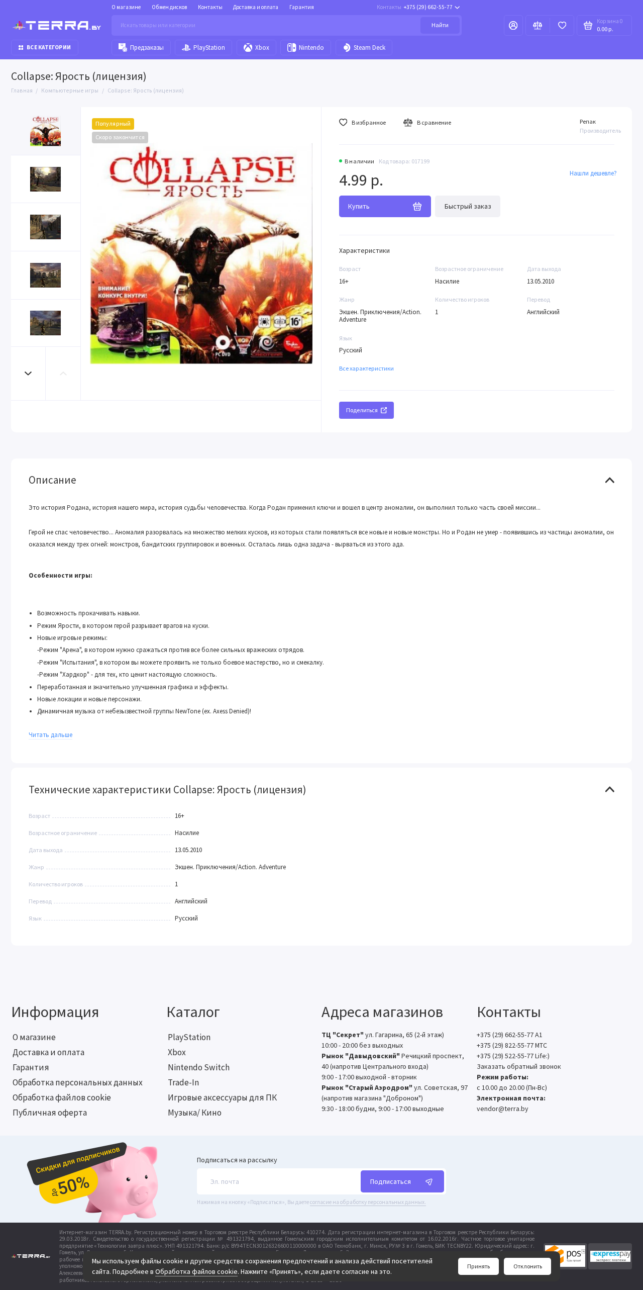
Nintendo (311, 47)
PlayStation (209, 47)
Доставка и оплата (255, 7)
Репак (588, 121)
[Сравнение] (538, 25)
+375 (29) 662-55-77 (415, 7)
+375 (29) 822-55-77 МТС (512, 1045)
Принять (478, 1266)
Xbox (262, 47)
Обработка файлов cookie (196, 1271)
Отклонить (527, 1266)
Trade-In (183, 1082)
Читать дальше (50, 734)
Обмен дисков (169, 7)
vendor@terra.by (502, 1108)
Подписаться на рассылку (237, 1160)
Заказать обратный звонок (519, 1066)
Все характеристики (366, 368)
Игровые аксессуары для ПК (222, 1097)
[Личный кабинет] (513, 25)
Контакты (210, 7)
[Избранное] (562, 25)
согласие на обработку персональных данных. (368, 1202)
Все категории (49, 47)
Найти (440, 25)
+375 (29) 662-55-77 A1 (510, 1034)
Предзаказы (147, 47)
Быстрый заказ (468, 206)
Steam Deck (369, 47)
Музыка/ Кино (195, 1112)
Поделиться (362, 410)
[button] (28, 373)
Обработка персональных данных (78, 1082)
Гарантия (301, 7)
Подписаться (390, 1181)
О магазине (126, 7)
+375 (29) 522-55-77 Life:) (513, 1055)
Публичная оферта (50, 1112)
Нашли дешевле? (593, 173)
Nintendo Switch (199, 1067)
